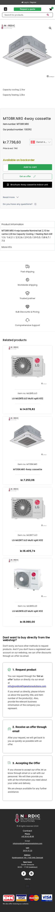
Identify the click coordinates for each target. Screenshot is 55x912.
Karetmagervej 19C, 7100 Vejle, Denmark (27, 858)
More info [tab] (7, 247)
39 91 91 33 (27, 851)
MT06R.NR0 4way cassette (27, 469)
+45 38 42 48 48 (27, 836)
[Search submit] (50, 15)
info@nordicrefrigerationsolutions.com (27, 686)
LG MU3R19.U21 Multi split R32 (27, 611)
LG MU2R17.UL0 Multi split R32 (27, 540)
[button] (5, 9)
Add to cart (30, 167)
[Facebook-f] (23, 873)
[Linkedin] (31, 873)
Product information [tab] (13, 224)
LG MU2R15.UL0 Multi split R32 (27, 398)
